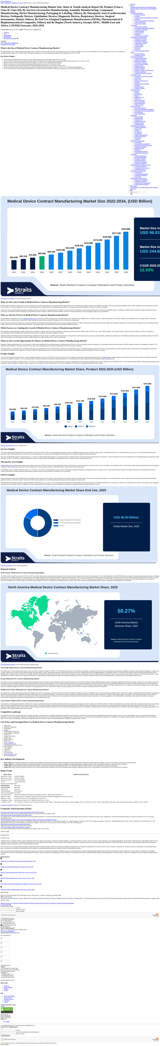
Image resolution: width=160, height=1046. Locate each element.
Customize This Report (7, 805)
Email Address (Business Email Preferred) (28, 1032)
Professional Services (140, 169)
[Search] (131, 194)
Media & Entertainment (141, 135)
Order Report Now (15, 932)
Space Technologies (140, 22)
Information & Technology (138, 126)
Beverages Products (140, 108)
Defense (137, 19)
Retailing (137, 85)
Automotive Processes (141, 38)
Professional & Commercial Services (140, 165)
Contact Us (133, 189)
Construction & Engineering (142, 144)
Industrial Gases (139, 65)
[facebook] (8, 1021)
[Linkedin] (7, 1021)
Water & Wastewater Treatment (143, 73)
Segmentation (7, 35)
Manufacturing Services (141, 151)
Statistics (147, 187)
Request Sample (5, 932)
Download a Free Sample (7, 298)
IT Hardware (138, 132)
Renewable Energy (140, 103)
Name (18, 1030)
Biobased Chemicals (140, 61)
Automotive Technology (141, 41)
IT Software (138, 133)
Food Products (139, 112)
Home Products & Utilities (142, 84)
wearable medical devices (30, 318)
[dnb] (3, 1006)
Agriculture (134, 25)
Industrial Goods (139, 148)
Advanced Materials (140, 59)
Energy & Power (135, 90)
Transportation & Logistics (142, 50)
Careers (6, 1002)
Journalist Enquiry (9, 999)
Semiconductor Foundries (142, 184)
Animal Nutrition (139, 31)
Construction (138, 172)
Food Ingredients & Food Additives (144, 109)
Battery (137, 91)
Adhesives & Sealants (141, 58)
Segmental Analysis (34, 903)
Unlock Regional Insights (7, 664)
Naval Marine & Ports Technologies (144, 20)
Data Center (138, 129)
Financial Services (140, 53)
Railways (137, 49)
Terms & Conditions (9, 996)
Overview (6, 32)
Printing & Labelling (140, 163)
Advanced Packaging (140, 156)
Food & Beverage (136, 106)
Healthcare (134, 115)
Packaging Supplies (140, 160)
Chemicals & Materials (137, 56)
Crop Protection (139, 32)
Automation (138, 142)
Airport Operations (140, 14)
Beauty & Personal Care (141, 81)
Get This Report (5, 904)
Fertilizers (137, 34)
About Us (132, 4)
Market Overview (5, 903)
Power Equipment (140, 100)
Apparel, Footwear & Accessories (144, 76)
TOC (5, 34)
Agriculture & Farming (141, 26)
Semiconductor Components (142, 183)
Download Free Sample (10, 38)
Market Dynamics (24, 903)
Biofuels (137, 93)
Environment (138, 94)
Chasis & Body (139, 44)
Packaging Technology (141, 162)
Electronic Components (141, 180)
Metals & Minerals (140, 67)
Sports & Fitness (139, 87)
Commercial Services (140, 166)
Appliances (138, 78)
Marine (137, 96)
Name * (18, 908)
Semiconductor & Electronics (139, 178)
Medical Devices (139, 123)
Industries (132, 11)
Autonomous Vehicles (141, 43)
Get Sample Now (5, 919)
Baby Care (138, 79)
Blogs (151, 187)
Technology (138, 138)
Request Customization (7, 445)
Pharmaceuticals (139, 124)
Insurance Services (140, 55)
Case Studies (141, 187)
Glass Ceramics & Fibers (141, 64)
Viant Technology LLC (10, 743)
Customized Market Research (138, 7)
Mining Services (139, 97)
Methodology (7, 37)
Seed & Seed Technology (142, 35)
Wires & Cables (139, 105)
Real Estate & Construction (138, 171)
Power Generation (140, 102)
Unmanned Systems (140, 23)
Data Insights (133, 186)
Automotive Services (140, 40)
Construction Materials (141, 175)
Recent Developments (68, 903)
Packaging (134, 154)
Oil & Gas (138, 99)
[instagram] (5, 1021)
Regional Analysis (44, 903)
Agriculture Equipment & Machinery (144, 28)
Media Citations (8, 987)
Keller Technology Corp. (10, 754)
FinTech (137, 130)
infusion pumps (107, 357)
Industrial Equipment (140, 147)
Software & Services (140, 136)
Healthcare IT (138, 120)
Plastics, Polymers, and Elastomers (144, 70)
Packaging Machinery (141, 157)
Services (132, 5)
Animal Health (139, 117)
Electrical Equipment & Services (143, 145)
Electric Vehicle (139, 46)
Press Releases (134, 187)
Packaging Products (140, 159)
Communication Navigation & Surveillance (146, 17)
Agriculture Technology (141, 29)
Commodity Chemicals (141, 62)
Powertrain (138, 47)
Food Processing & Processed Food (144, 111)
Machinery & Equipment (137, 141)
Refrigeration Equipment (141, 153)
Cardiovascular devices (7, 465)
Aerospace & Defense (137, 13)
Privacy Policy (8, 997)
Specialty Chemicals (140, 71)
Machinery (138, 150)
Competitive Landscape (56, 903)
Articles (156, 187)
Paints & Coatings (140, 68)
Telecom (137, 139)
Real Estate (138, 177)
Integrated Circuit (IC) (141, 181)
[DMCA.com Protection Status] (7, 1013)
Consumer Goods (135, 75)
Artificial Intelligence (140, 127)
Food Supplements (140, 114)
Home (2, 3)
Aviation (137, 16)
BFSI (132, 52)
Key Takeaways (14, 903)
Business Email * (21, 909)
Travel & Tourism (139, 88)
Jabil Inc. (6, 730)
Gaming (137, 82)
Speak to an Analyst (6, 565)
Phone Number (20, 911)
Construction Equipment (141, 174)
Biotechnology (139, 118)
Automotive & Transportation (139, 37)
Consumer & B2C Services (142, 168)
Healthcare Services (140, 121)
